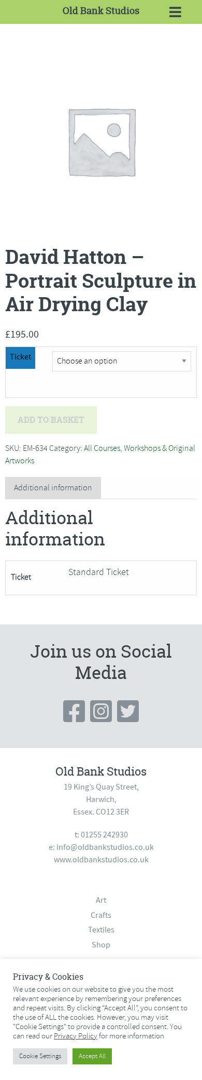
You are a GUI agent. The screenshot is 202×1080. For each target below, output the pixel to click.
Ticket (20, 357)
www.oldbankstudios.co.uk (101, 860)
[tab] (53, 488)
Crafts (101, 915)
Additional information (53, 488)
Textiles (101, 930)
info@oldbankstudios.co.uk (105, 847)
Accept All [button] (92, 1056)
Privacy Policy (75, 1036)
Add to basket (51, 419)
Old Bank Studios (101, 10)
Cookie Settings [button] (40, 1056)
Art (101, 900)
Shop (101, 945)
